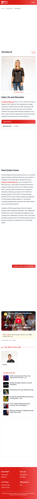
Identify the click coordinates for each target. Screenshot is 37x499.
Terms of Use (5, 487)
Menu (33, 2)
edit (8, 334)
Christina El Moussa (7, 102)
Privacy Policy (5, 485)
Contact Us (4, 474)
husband (4, 182)
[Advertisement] (18, 30)
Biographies (9, 8)
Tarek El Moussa (12, 182)
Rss (21, 485)
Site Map (22, 477)
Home (3, 8)
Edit (33, 52)
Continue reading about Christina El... (23, 266)
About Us (4, 477)
